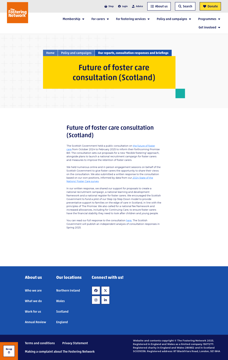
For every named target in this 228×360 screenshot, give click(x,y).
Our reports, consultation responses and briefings (133, 53)
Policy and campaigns (76, 53)
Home (50, 53)
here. (129, 220)
